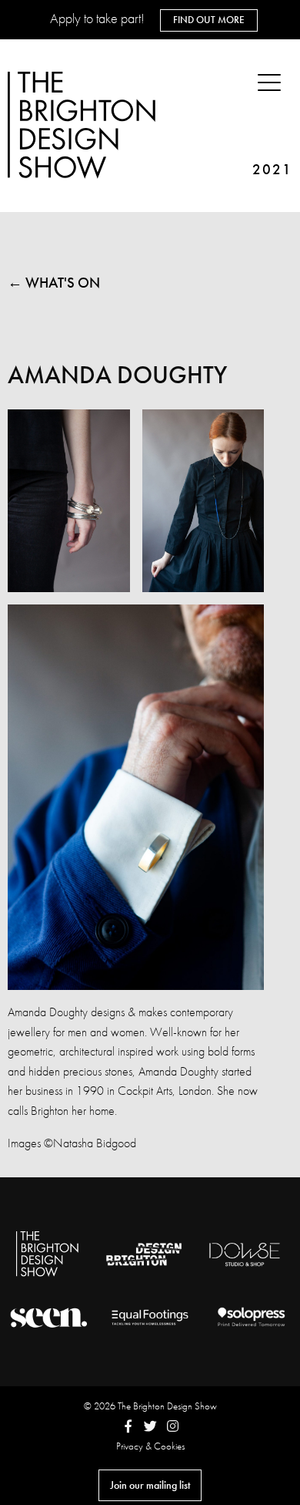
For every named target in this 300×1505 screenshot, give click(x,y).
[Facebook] (128, 1426)
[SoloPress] (251, 1317)
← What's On (54, 282)
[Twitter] (150, 1426)
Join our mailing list (150, 1485)
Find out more (209, 19)
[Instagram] (172, 1426)
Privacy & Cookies (150, 1446)
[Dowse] (245, 1254)
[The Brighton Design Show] (85, 126)
